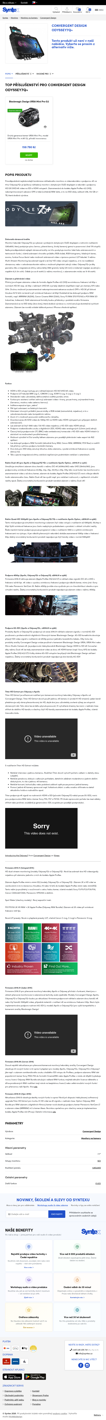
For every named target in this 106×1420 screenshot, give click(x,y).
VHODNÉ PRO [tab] (43, 73)
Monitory (14, 17)
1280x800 (96, 1167)
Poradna (36, 1404)
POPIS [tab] (8, 73)
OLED (98, 1183)
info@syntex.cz (85, 1353)
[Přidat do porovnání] (45, 126)
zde (35, 1086)
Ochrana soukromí (13, 1404)
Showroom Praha (40, 1395)
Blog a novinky (39, 1399)
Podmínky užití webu (14, 1399)
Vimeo (56, 855)
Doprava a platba (13, 1390)
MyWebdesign (15, 1416)
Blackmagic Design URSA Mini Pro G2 (29, 101)
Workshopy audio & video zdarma (52, 1205)
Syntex (5, 17)
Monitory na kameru (29, 17)
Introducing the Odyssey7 (16, 855)
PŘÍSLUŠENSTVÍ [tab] (23, 73)
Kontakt (24, 2)
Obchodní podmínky (14, 1395)
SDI (99, 1160)
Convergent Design (48, 17)
